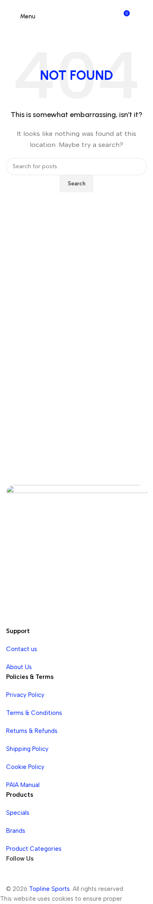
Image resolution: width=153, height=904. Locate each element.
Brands (15, 830)
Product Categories (34, 848)
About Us (19, 667)
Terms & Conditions (34, 713)
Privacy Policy (25, 695)
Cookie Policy (25, 767)
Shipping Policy (27, 749)
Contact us (21, 649)
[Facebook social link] (14, 876)
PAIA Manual (23, 785)
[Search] (139, 16)
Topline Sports (49, 889)
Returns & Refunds (32, 731)
